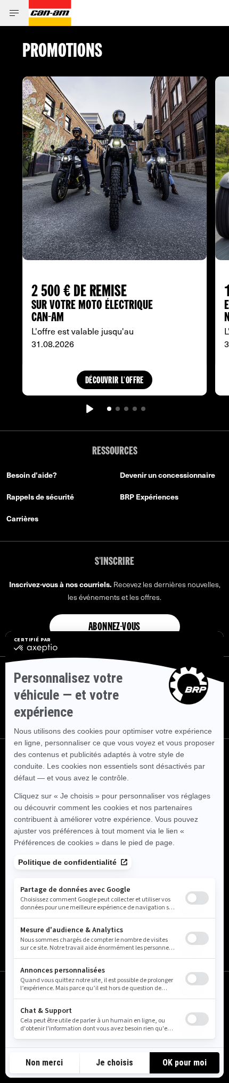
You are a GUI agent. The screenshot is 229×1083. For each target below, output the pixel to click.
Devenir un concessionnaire (167, 474)
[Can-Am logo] (50, 13)
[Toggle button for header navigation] (14, 13)
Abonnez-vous (114, 627)
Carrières (22, 518)
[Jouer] (88, 409)
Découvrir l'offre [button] (114, 380)
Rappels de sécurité (40, 496)
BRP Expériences (149, 496)
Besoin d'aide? (31, 474)
